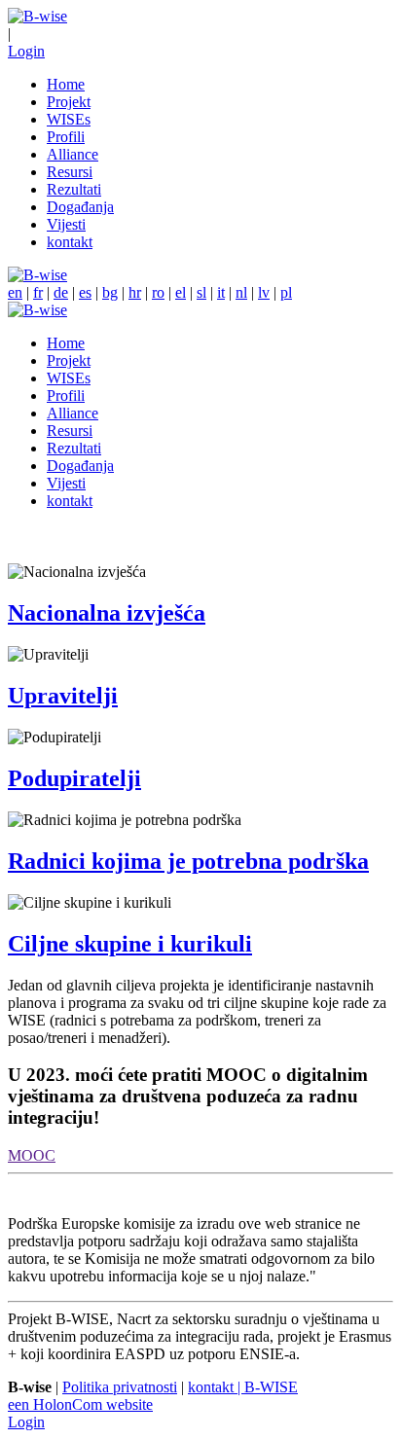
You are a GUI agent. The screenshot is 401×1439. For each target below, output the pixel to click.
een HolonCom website (80, 1404)
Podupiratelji (74, 778)
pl (286, 292)
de (61, 292)
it (221, 292)
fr (38, 292)
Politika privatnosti (119, 1387)
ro (158, 292)
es (85, 292)
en (15, 292)
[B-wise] (37, 16)
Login (26, 51)
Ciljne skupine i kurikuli (130, 943)
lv (264, 292)
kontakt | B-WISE (243, 1387)
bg (110, 292)
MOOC (31, 1155)
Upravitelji (63, 695)
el (180, 292)
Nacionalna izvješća (106, 613)
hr (134, 292)
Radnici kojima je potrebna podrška (188, 861)
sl (201, 292)
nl (241, 292)
